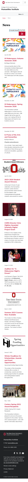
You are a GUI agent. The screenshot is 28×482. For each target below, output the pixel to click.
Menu (20, 14)
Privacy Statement (9, 469)
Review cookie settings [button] (10, 466)
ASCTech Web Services (19, 480)
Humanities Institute (11, 440)
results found (14, 30)
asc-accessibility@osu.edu (11, 462)
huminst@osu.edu (13, 443)
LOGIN (5, 472)
